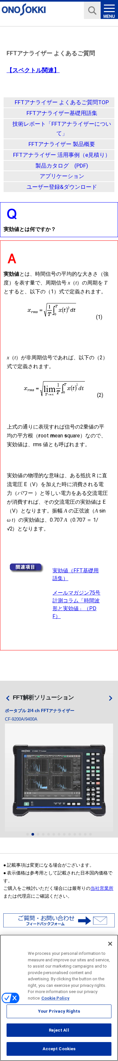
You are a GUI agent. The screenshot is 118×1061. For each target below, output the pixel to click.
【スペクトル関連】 (33, 70)
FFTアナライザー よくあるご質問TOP (62, 102)
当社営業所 (101, 888)
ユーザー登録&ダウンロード (62, 187)
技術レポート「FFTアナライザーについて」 (61, 129)
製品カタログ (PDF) (61, 165)
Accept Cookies (59, 1048)
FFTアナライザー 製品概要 (62, 144)
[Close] (110, 944)
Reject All (59, 1030)
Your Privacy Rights (59, 1011)
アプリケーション (62, 176)
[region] (59, 998)
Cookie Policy (55, 998)
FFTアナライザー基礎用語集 (62, 113)
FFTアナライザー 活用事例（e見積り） (61, 155)
